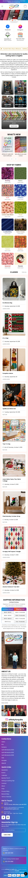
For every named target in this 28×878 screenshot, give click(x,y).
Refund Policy (5, 794)
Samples (4, 760)
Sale (2, 757)
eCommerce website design (11, 872)
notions (7, 66)
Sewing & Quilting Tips (7, 780)
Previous (12, 159)
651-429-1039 (9, 853)
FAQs (2, 788)
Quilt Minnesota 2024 (7, 749)
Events (3, 772)
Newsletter (4, 770)
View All (24, 272)
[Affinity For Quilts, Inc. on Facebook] (3, 817)
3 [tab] (15, 20)
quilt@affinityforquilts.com (11, 809)
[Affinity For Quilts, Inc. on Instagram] (8, 817)
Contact (3, 783)
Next (16, 159)
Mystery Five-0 (5, 778)
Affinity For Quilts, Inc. (11, 869)
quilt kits (26, 64)
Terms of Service (6, 796)
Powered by (12, 870)
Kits (2, 744)
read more (4, 702)
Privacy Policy (5, 791)
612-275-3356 (9, 861)
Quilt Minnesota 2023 (7, 752)
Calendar (4, 775)
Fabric (3, 742)
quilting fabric (19, 64)
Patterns (4, 747)
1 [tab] (12, 20)
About (3, 786)
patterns (2, 66)
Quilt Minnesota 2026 (7, 755)
